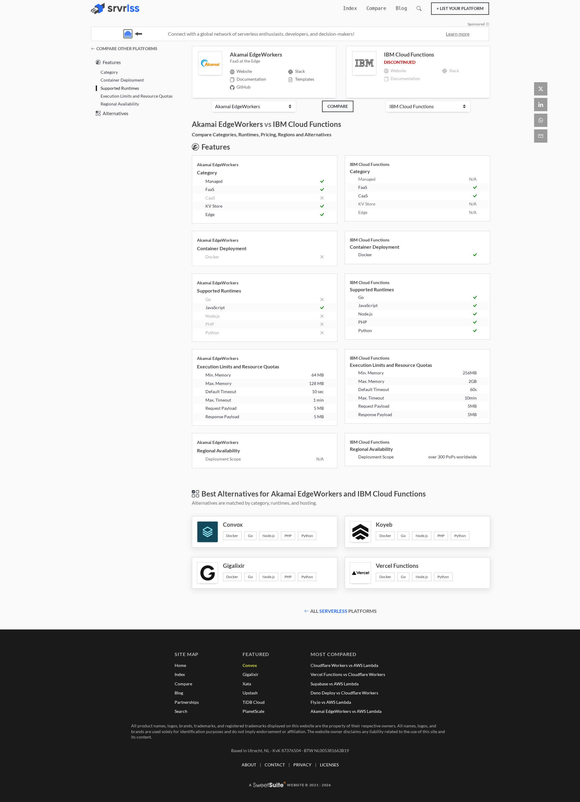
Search (181, 711)
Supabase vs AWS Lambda (335, 683)
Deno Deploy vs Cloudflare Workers (344, 692)
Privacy (302, 764)
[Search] (419, 8)
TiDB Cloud (254, 702)
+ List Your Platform (460, 8)
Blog (401, 8)
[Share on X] (540, 88)
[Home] (115, 8)
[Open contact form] (540, 136)
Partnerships (187, 702)
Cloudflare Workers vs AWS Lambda (344, 665)
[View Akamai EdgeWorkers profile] (214, 63)
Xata (247, 683)
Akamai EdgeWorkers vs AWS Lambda (346, 711)
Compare (376, 8)
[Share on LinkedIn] (540, 104)
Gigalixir (251, 674)
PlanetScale (253, 711)
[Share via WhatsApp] (540, 120)
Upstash (250, 692)
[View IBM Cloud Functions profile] (368, 63)
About (249, 764)
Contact (275, 764)
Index (350, 8)
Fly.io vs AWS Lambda (331, 702)
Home (180, 665)
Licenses (329, 764)
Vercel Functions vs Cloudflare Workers (348, 674)
